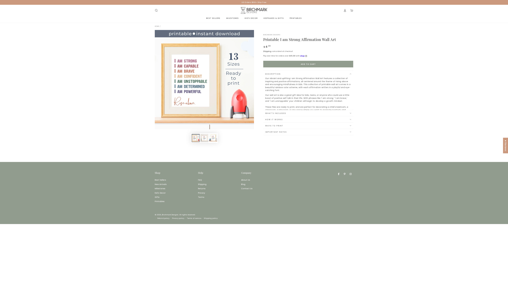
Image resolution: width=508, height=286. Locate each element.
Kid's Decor (160, 193)
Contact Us (246, 188)
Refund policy (163, 218)
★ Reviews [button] (505, 145)
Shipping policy (211, 218)
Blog (243, 184)
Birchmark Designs (271, 35)
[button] (156, 10)
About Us (245, 180)
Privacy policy (178, 218)
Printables (160, 201)
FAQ (200, 180)
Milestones (160, 188)
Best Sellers (160, 180)
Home (157, 26)
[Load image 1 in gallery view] (196, 138)
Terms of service (194, 218)
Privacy (201, 193)
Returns (202, 188)
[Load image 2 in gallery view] (204, 138)
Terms (201, 197)
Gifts (157, 197)
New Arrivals (161, 184)
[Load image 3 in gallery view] (213, 138)
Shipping (267, 51)
